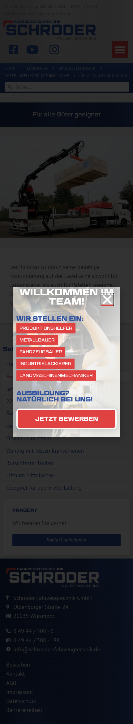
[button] (107, 299)
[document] (66, 362)
